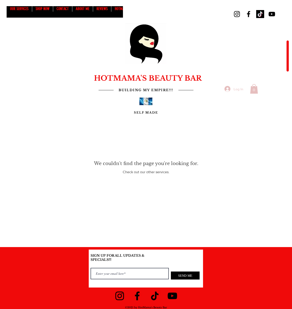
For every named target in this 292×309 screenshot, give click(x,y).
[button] (254, 89)
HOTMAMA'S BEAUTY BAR (148, 78)
